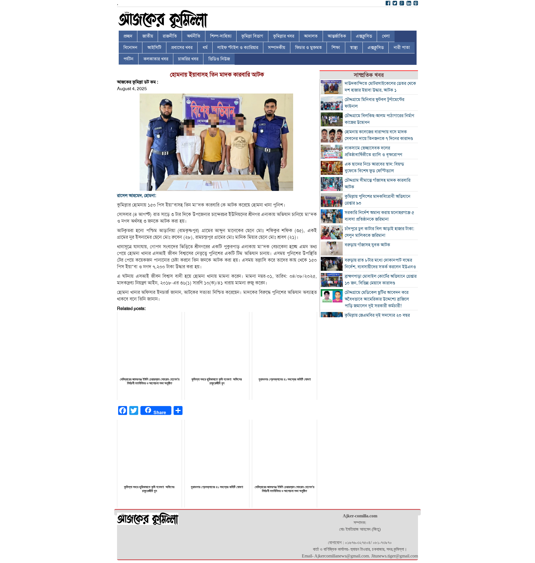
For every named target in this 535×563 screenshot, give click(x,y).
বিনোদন (130, 47)
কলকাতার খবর (156, 59)
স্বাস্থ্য (354, 47)
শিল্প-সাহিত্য (221, 36)
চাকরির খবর (188, 59)
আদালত (311, 36)
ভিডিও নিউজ (219, 59)
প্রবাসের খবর (182, 47)
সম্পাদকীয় (276, 47)
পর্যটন (128, 59)
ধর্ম (205, 47)
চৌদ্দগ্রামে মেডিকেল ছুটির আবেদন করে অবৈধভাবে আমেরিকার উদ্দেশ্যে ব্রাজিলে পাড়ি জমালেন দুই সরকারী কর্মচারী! (377, 299)
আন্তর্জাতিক (337, 36)
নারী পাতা (402, 47)
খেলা (386, 36)
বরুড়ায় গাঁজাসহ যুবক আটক (367, 245)
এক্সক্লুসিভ (364, 36)
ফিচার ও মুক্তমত (308, 47)
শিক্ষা (336, 47)
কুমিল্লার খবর (283, 36)
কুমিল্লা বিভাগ (252, 36)
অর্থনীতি (193, 36)
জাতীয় (147, 36)
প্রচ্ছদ (127, 36)
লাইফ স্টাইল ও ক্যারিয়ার (237, 47)
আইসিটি (154, 47)
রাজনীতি (170, 36)
